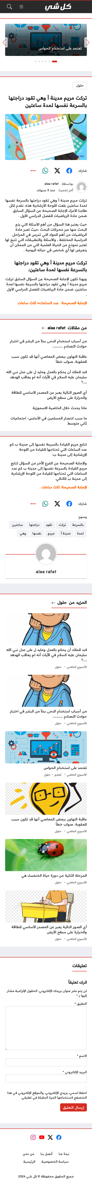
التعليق (81, 1004)
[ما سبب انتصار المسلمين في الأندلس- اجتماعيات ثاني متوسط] (46, 421)
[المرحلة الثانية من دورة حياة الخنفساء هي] (46, 862)
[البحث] (9, 6)
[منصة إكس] (57, 170)
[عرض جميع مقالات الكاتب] (81, 187)
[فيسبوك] (69, 170)
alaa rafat (52, 184)
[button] (54, 61)
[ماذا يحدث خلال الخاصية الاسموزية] (46, 407)
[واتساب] (45, 170)
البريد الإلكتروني (75, 1072)
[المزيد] (33, 170)
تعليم (58, 774)
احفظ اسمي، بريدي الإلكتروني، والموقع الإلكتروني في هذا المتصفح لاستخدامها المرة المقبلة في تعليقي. (47, 1095)
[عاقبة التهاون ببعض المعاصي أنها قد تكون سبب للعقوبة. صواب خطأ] (46, 359)
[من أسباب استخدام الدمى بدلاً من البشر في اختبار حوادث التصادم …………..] (46, 343)
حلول (79, 85)
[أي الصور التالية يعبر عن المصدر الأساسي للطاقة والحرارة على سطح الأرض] (46, 395)
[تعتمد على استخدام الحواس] (46, 40)
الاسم (82, 1056)
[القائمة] (21, 6)
